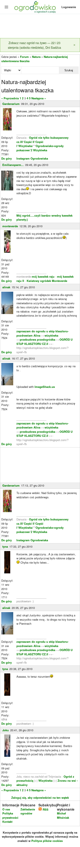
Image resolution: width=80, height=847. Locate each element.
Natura (36, 57)
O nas (6, 809)
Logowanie (68, 7)
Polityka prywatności (10, 815)
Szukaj (68, 70)
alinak (6, 287)
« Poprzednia (10, 98)
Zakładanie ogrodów (27, 811)
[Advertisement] (40, 26)
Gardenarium (11, 104)
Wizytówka (25, 146)
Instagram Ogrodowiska (32, 158)
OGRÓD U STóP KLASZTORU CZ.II (44, 341)
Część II (29, 142)
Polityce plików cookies (47, 841)
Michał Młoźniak (63, 815)
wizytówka (51, 335)
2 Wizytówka (39, 150)
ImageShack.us (45, 387)
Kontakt (7, 822)
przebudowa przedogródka (38, 339)
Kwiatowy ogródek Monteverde (47, 281)
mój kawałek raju (43, 276)
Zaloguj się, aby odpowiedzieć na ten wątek (40, 798)
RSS (45, 809)
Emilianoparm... (13, 165)
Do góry (6, 158)
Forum (24, 57)
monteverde (10, 226)
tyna (5, 546)
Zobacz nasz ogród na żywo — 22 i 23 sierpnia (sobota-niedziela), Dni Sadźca (34, 45)
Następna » (38, 98)
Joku (5, 730)
